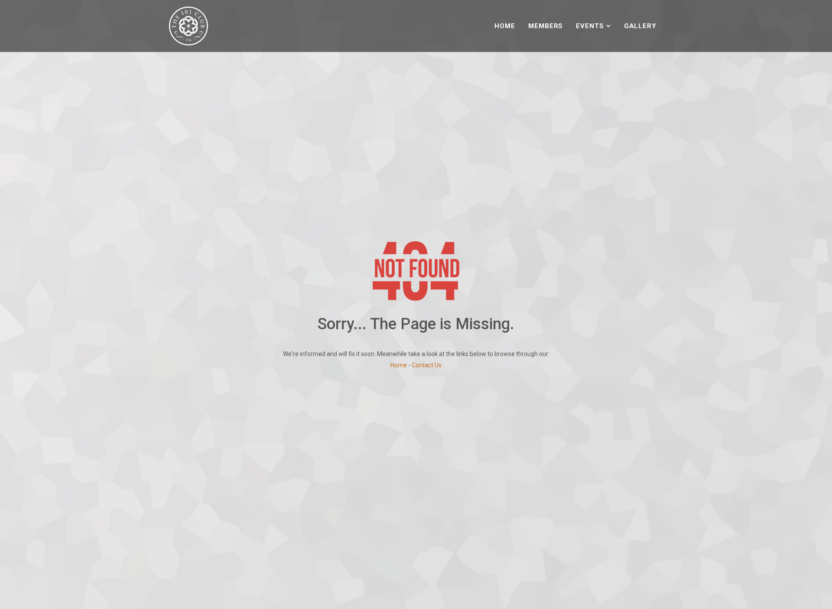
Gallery (640, 26)
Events (590, 26)
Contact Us (427, 365)
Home (504, 26)
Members (545, 26)
